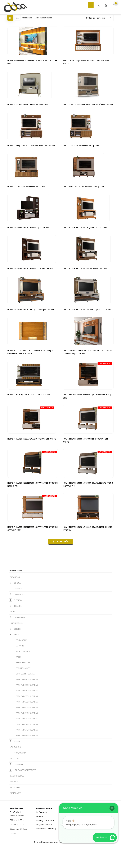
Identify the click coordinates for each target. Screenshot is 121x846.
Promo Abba (20, 752)
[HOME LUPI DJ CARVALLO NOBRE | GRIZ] (81, 125)
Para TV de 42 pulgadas (27, 713)
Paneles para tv (23, 668)
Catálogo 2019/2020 (45, 820)
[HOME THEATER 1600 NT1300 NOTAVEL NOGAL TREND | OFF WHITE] (88, 463)
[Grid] (10, 18)
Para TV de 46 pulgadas (27, 707)
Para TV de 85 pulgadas (27, 735)
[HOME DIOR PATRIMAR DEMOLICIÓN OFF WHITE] (29, 84)
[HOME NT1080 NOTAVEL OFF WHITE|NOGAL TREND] (86, 289)
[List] (18, 18)
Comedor (18, 588)
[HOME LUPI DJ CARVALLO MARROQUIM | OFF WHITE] (31, 125)
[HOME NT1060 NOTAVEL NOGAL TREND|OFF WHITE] (86, 248)
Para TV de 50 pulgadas (27, 702)
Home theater (23, 662)
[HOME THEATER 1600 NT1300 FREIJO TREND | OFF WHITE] (88, 419)
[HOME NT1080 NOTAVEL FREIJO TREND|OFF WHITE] (31, 289)
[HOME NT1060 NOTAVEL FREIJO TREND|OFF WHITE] (86, 207)
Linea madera (16, 623)
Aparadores (21, 640)
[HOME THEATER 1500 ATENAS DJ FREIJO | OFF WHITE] (31, 419)
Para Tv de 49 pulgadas (27, 724)
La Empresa (41, 812)
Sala (16, 634)
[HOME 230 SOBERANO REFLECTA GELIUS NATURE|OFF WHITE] (33, 40)
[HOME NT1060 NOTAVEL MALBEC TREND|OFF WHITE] (31, 248)
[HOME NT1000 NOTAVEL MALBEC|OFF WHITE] (28, 207)
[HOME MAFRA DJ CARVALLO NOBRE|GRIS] (26, 166)
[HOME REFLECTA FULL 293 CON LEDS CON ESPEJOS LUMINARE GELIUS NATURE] (33, 330)
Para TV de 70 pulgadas (27, 679)
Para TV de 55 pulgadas (27, 696)
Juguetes (14, 611)
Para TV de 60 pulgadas (27, 690)
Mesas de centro (23, 651)
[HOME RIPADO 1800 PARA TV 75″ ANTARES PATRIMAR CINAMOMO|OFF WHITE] (88, 330)
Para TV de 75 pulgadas (27, 730)
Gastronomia (17, 775)
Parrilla (14, 781)
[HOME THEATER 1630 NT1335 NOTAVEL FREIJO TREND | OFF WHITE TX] (33, 507)
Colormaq (19, 764)
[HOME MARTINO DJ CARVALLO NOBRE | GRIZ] (83, 166)
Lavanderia (19, 617)
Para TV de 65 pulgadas (27, 685)
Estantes (20, 646)
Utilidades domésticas (25, 770)
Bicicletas (15, 577)
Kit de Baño (15, 787)
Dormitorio (20, 594)
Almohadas (15, 793)
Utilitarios (15, 747)
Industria (14, 758)
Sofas (17, 741)
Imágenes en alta (44, 824)
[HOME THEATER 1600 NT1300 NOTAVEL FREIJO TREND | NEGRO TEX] (33, 463)
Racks (18, 657)
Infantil (17, 606)
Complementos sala (25, 674)
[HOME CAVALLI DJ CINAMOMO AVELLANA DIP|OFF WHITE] (88, 40)
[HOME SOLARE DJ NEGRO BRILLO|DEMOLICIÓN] (29, 375)
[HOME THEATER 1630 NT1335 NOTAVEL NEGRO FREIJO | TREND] (88, 507)
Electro (18, 600)
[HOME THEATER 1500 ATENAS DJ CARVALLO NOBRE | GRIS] (88, 375)
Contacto (40, 816)
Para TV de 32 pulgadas (27, 718)
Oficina (17, 629)
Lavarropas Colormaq (46, 828)
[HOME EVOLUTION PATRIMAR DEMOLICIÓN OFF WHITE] (88, 84)
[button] (113, 5)
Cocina (17, 583)
